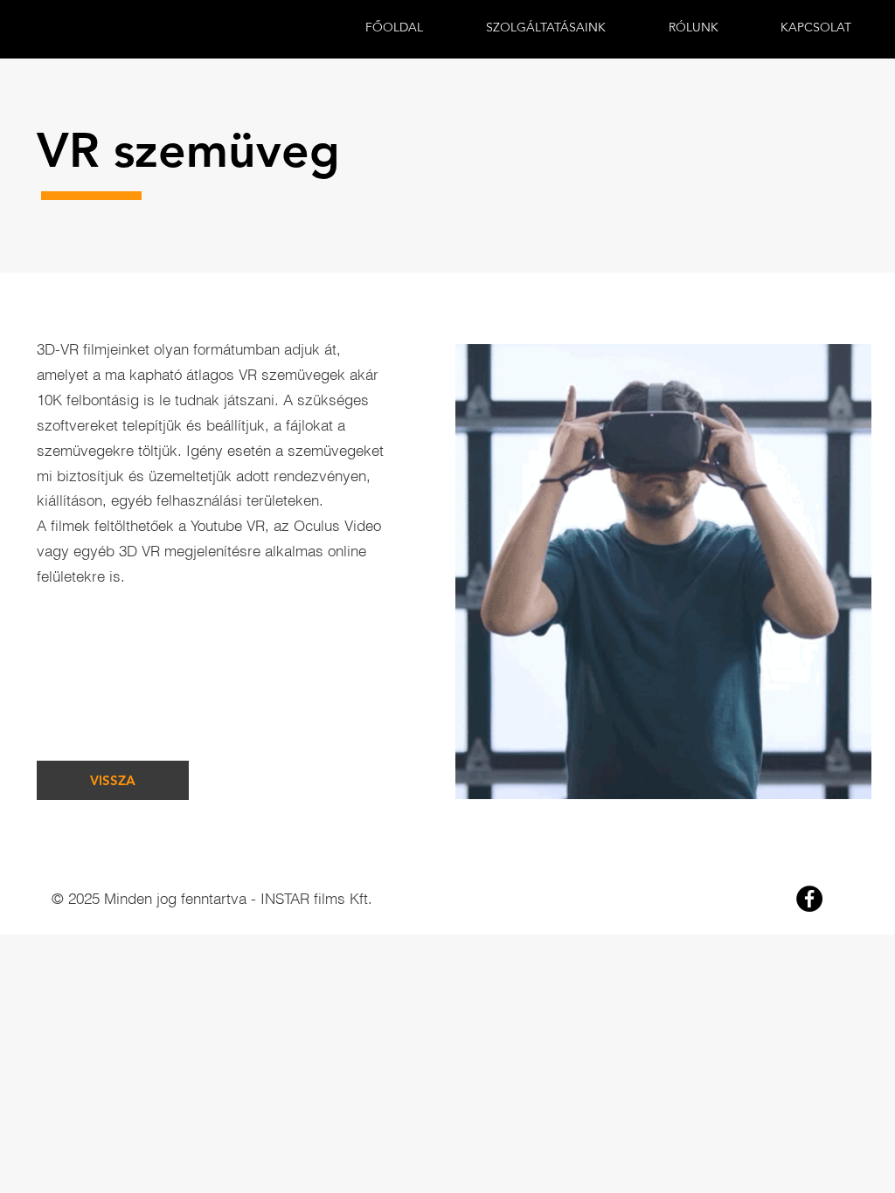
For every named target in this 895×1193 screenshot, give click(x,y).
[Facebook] (809, 899)
